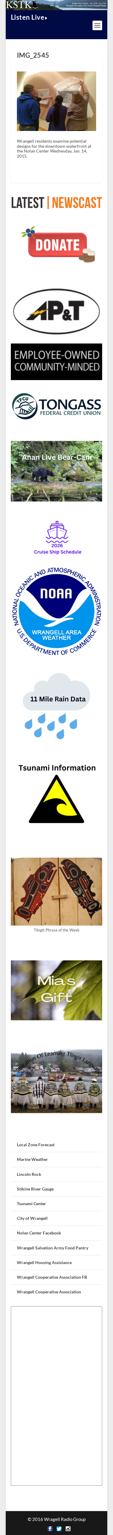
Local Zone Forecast (36, 1144)
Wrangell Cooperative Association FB (52, 1277)
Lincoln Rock (29, 1174)
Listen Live (28, 17)
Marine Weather (32, 1159)
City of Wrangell (32, 1218)
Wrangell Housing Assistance (44, 1262)
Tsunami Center (31, 1203)
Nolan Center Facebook (39, 1232)
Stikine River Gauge (35, 1188)
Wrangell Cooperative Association (49, 1291)
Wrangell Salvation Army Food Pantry (52, 1247)
